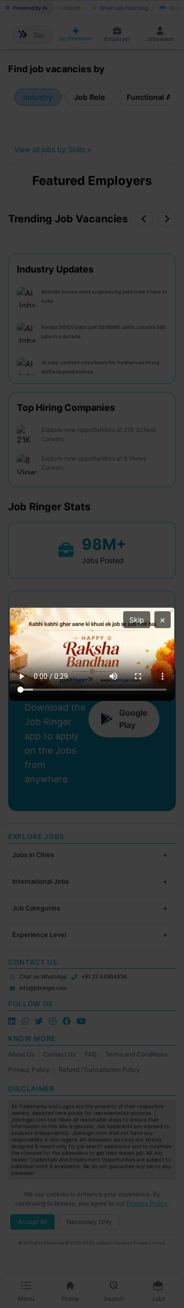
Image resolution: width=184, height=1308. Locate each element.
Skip (136, 619)
